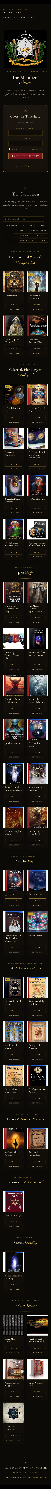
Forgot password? (37, 149)
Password (25, 139)
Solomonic (41, 235)
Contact (34, 1473)
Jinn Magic (41, 226)
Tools (43, 240)
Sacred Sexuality (28, 240)
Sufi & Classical (38, 231)
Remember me (17, 149)
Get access (14, 310)
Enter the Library (25, 156)
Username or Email (25, 128)
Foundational (13, 226)
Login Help (9, 18)
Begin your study (32, 166)
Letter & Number (24, 235)
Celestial (27, 226)
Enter (14, 305)
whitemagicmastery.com (40, 1477)
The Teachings (26, 18)
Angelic (23, 231)
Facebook (17, 1473)
